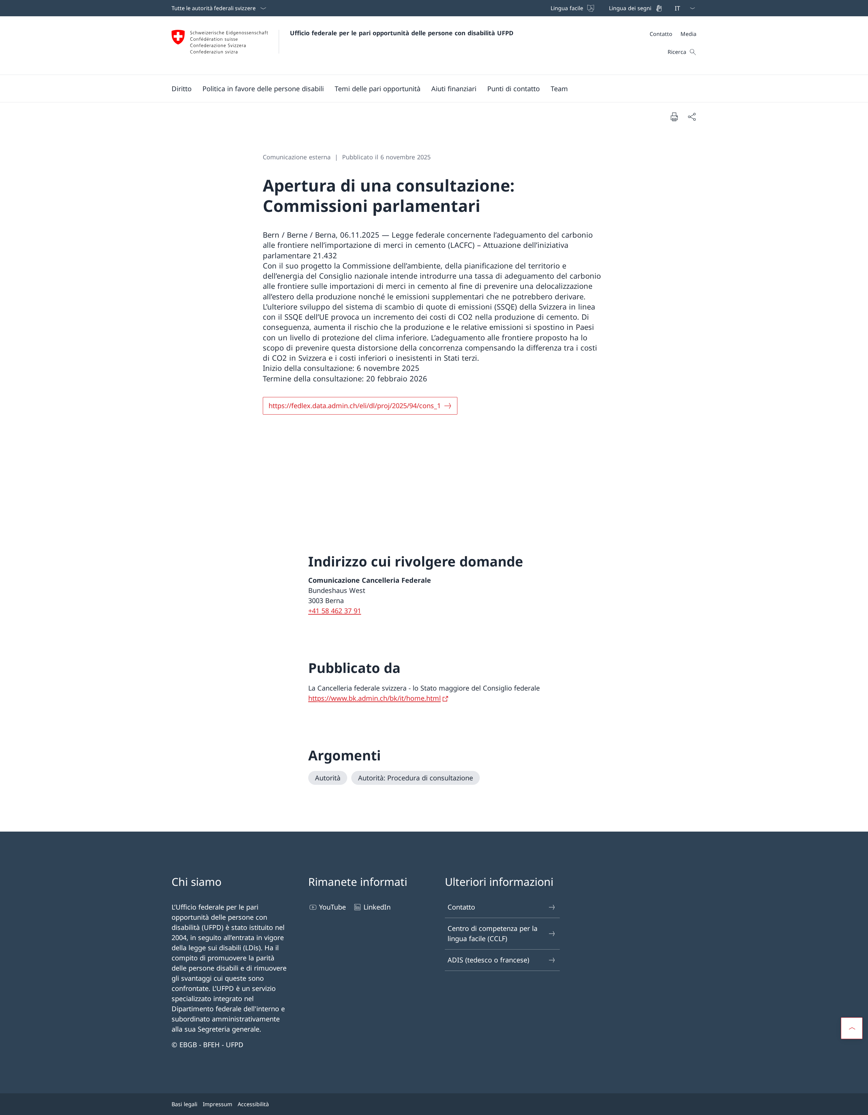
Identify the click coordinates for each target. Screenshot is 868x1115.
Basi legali (184, 1104)
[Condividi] (692, 116)
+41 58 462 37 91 (334, 610)
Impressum (217, 1104)
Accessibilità (253, 1104)
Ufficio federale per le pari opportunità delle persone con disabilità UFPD (401, 33)
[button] (181, 88)
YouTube (332, 907)
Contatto (461, 907)
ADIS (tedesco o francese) (488, 959)
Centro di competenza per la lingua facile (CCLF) (492, 933)
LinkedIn (377, 907)
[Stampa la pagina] (674, 116)
